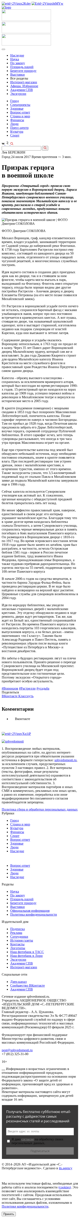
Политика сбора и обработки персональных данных (40, 809)
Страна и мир (20, 116)
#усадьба (42, 688)
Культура (16, 131)
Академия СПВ (21, 90)
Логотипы (17, 948)
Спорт (14, 135)
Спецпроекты (20, 105)
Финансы (17, 120)
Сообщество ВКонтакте (27, 985)
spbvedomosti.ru (65, 760)
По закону (17, 63)
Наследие (17, 55)
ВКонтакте (10, 696)
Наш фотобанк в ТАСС (27, 952)
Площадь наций (21, 67)
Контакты (17, 944)
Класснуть (25, 696)
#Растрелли (27, 688)
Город (14, 101)
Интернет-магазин (23, 82)
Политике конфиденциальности (25, 1206)
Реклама (16, 933)
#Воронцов (10, 688)
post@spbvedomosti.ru (17, 1050)
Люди (14, 124)
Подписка (17, 929)
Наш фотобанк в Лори (26, 956)
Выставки (17, 74)
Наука (14, 59)
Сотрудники (19, 936)
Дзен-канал (18, 981)
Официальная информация (29, 910)
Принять (8, 1214)
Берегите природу (23, 71)
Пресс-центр (19, 127)
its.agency (65, 1168)
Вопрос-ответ (20, 112)
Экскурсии (18, 93)
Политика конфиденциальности (33, 914)
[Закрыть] (3, 1070)
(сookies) (64, 1187)
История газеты (21, 940)
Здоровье (16, 108)
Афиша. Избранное (24, 86)
